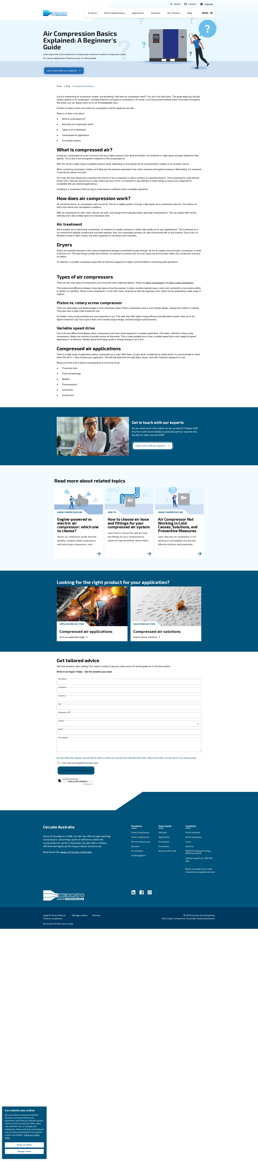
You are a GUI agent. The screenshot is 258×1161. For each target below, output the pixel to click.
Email (60, 729)
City (60, 704)
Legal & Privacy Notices (54, 915)
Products (92, 13)
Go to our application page (72, 637)
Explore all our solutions (145, 637)
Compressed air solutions (157, 631)
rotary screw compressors (181, 282)
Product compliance (52, 918)
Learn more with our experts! (62, 70)
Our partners (173, 13)
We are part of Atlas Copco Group (58, 923)
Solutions (155, 13)
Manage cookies (79, 915)
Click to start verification (77, 781)
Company (62, 696)
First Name (62, 679)
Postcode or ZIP (64, 712)
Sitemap (96, 915)
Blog (189, 13)
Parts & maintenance (114, 13)
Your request (63, 737)
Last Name (62, 687)
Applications (138, 13)
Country (61, 721)
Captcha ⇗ (88, 784)
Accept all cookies (24, 1145)
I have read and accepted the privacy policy (79, 762)
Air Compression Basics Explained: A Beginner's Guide (80, 40)
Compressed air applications (86, 631)
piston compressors (155, 282)
